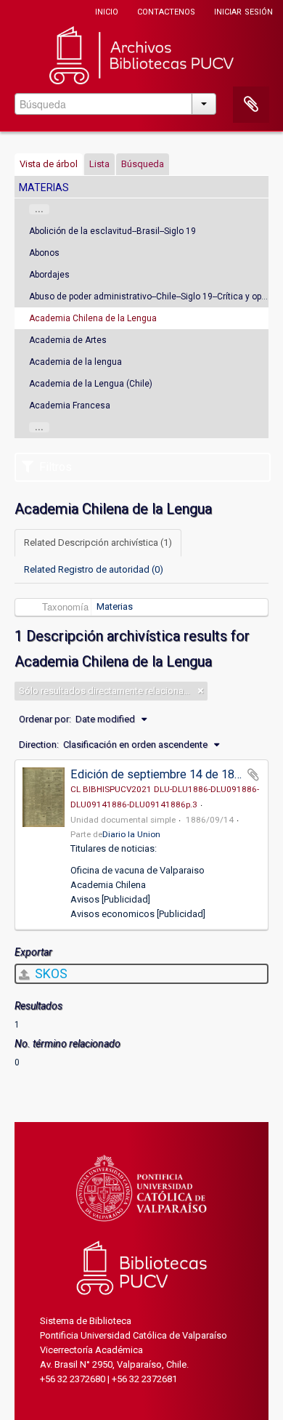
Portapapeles (251, 104)
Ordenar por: (45, 719)
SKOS (49, 973)
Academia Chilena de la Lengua (93, 318)
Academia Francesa (69, 405)
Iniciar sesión (243, 10)
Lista (99, 163)
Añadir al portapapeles (253, 774)
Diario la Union (131, 834)
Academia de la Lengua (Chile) (90, 384)
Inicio (106, 10)
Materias (115, 606)
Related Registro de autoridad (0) (93, 569)
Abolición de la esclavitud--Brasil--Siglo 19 (112, 231)
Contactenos (166, 10)
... (39, 209)
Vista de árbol (49, 163)
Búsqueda (142, 163)
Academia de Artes (68, 340)
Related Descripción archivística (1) (98, 542)
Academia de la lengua (75, 362)
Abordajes (49, 275)
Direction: (39, 744)
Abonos (44, 253)
